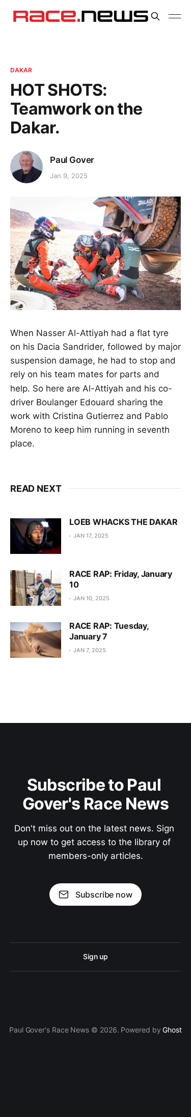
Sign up (95, 956)
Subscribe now (103, 894)
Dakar (21, 70)
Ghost (172, 1029)
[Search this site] (155, 16)
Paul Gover (72, 160)
